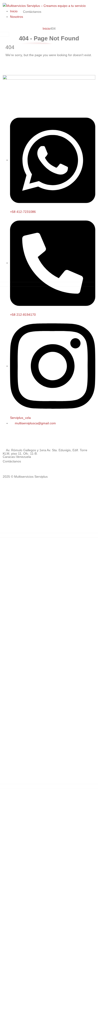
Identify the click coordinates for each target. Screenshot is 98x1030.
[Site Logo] (44, 5)
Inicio (14, 11)
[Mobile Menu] (46, 11)
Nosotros (16, 16)
